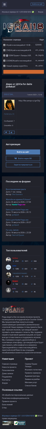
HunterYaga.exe (18, 205)
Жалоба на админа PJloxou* (18, 199)
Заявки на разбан (32, 379)
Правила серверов (33, 373)
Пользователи (8, 370)
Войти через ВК (24, 158)
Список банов (30, 386)
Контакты (6, 380)
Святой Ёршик (18, 235)
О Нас (4, 408)
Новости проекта (9, 367)
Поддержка (7, 377)
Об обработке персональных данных (17, 395)
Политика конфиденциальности (15, 398)
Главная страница (9, 364)
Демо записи (7, 373)
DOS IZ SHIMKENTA (12, 94)
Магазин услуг (31, 382)
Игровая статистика (33, 370)
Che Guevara (17, 194)
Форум (40, 12)
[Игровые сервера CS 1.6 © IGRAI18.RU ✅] (23, 26)
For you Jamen (12, 230)
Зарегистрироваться (23, 165)
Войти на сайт (37, 4)
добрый (15, 215)
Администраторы (32, 376)
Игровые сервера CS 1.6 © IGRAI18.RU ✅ (18, 12)
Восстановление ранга (16, 189)
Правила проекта (9, 401)
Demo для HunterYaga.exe (17, 210)
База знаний (7, 405)
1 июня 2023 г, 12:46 (34, 95)
